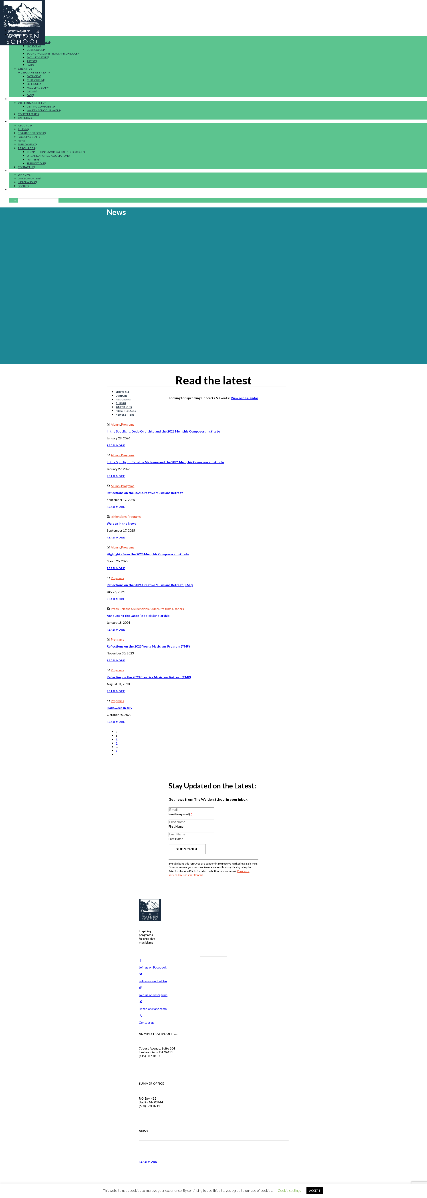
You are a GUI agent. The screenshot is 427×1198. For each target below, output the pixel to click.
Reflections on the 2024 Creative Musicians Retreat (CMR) (150, 585)
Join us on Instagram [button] (153, 995)
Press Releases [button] (126, 410)
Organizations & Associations (48, 155)
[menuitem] (218, 30)
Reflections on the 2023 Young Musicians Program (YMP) (148, 646)
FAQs (30, 65)
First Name (176, 826)
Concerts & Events (24, 99)
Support (16, 171)
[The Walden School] (213, 13)
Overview (33, 46)
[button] (17, 196)
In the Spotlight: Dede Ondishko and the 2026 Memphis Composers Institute (163, 431)
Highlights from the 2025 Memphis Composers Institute (148, 554)
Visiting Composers (40, 106)
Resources (26, 148)
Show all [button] (122, 391)
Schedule (33, 83)
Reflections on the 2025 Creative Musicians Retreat (145, 493)
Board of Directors (31, 133)
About (14, 121)
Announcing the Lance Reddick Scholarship (138, 615)
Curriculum (35, 49)
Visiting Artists (31, 102)
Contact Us (26, 167)
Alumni (23, 129)
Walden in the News (121, 523)
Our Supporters (29, 178)
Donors (179, 609)
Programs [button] (123, 399)
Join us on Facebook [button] (153, 967)
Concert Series (28, 114)
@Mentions (119, 516)
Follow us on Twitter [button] (153, 981)
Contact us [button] (146, 1022)
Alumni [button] (121, 403)
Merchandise (27, 182)
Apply (13, 189)
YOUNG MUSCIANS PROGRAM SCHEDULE (52, 53)
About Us (24, 125)
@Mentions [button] (124, 407)
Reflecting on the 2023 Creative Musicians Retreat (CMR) (149, 677)
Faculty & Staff (37, 57)
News (21, 140)
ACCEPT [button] (314, 1190)
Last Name (176, 839)
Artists (31, 61)
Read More (116, 445)
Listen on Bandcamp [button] (153, 1009)
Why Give (24, 174)
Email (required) (180, 814)
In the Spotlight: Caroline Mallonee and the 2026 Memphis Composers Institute (165, 462)
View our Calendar (244, 398)
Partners (33, 159)
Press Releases (121, 609)
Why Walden (19, 30)
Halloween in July (119, 708)
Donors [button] (121, 395)
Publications (36, 163)
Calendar (24, 118)
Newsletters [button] (125, 414)
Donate (23, 186)
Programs (17, 34)
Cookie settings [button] (289, 1190)
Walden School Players (43, 110)
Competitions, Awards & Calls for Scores (55, 152)
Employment (27, 144)
